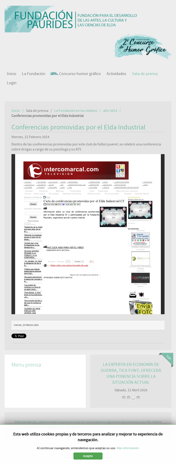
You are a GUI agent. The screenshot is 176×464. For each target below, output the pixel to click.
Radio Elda (120, 422)
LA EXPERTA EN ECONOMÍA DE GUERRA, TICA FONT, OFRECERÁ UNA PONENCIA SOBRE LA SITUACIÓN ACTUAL (130, 376)
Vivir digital (107, 422)
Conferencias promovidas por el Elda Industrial (78, 127)
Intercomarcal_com (29, 422)
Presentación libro (136, 422)
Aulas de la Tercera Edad (87, 422)
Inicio (15, 111)
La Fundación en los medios (75, 111)
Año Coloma (154, 422)
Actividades (51, 422)
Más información (128, 448)
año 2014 (110, 111)
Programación (66, 422)
